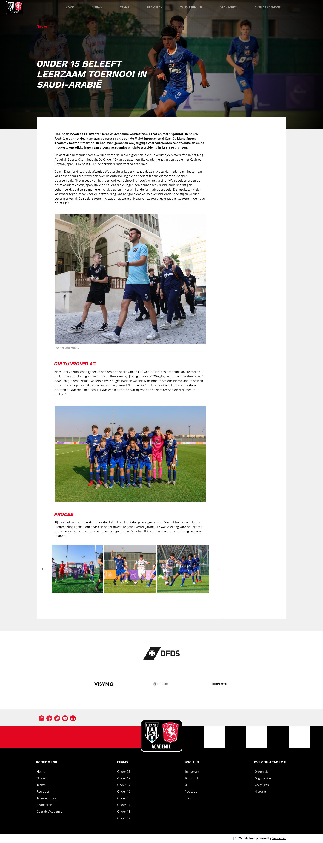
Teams (124, 7)
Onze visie (262, 772)
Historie (260, 792)
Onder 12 (123, 818)
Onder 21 (123, 772)
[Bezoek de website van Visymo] (103, 684)
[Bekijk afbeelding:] (77, 592)
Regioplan (154, 7)
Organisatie (263, 778)
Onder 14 (123, 805)
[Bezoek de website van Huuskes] (161, 684)
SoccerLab (279, 838)
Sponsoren (228, 7)
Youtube (191, 792)
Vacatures (262, 785)
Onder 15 (123, 798)
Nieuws (97, 7)
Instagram (192, 772)
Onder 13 (123, 811)
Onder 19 (123, 778)
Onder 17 (123, 785)
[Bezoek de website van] (161, 653)
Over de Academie (268, 7)
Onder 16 (123, 792)
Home (70, 7)
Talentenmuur (191, 7)
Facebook (192, 778)
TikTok (189, 798)
